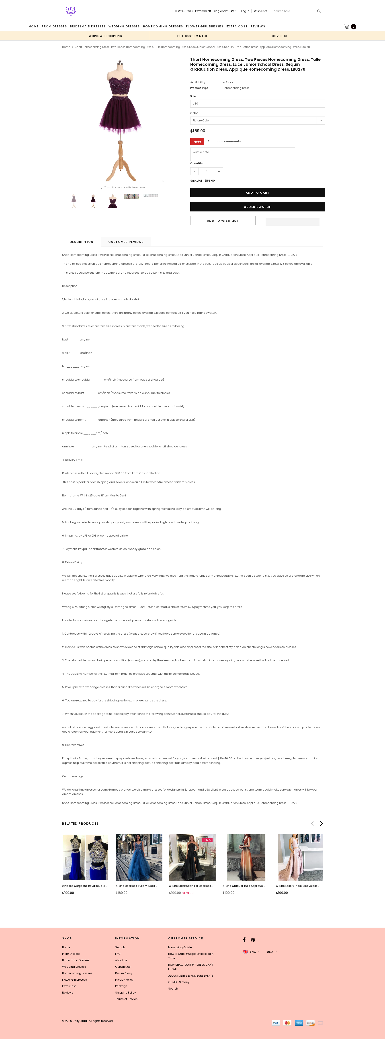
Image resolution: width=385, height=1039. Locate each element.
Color (194, 113)
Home (66, 47)
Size (193, 96)
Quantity (196, 163)
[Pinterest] (253, 939)
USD (270, 952)
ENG (253, 952)
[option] (105, 35)
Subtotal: (196, 180)
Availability (197, 82)
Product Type (199, 88)
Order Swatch (258, 207)
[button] (292, 221)
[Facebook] (244, 939)
